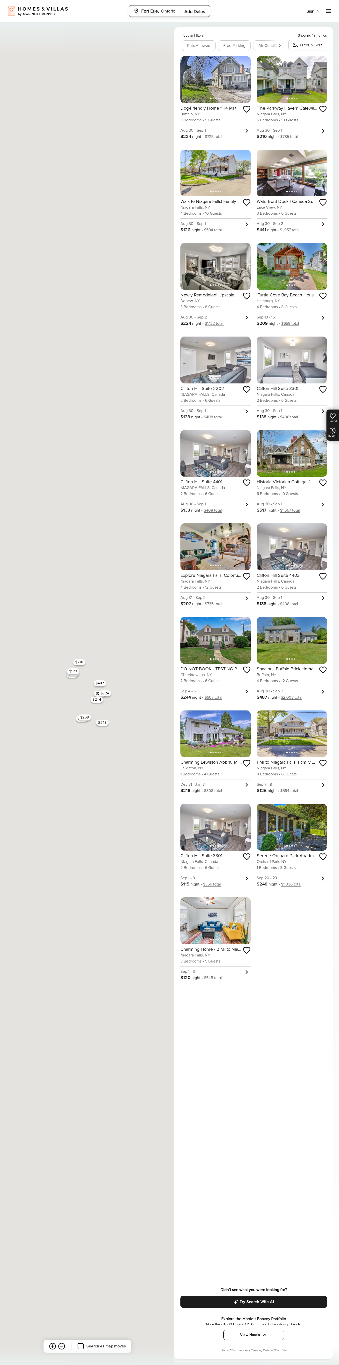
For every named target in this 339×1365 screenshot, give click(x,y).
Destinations (239, 1350)
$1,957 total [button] (290, 229)
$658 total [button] (290, 323)
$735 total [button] (213, 603)
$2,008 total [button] (291, 697)
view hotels (250, 1335)
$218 (79, 662)
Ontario (268, 1350)
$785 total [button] (289, 136)
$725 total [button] (213, 136)
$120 (73, 671)
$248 (102, 722)
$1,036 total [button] (291, 884)
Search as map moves (106, 1346)
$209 (84, 717)
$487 (100, 683)
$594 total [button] (213, 229)
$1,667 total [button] (290, 510)
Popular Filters (192, 35)
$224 (104, 693)
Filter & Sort (311, 45)
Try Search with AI (257, 1301)
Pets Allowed (198, 45)
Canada (256, 1350)
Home (225, 1350)
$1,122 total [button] (214, 323)
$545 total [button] (213, 977)
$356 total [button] (212, 884)
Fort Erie (281, 1350)
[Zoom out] (61, 1346)
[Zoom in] (52, 1346)
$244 (97, 699)
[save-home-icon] (247, 109)
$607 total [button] (213, 697)
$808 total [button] (213, 790)
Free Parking (234, 45)
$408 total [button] (213, 417)
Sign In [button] (313, 11)
